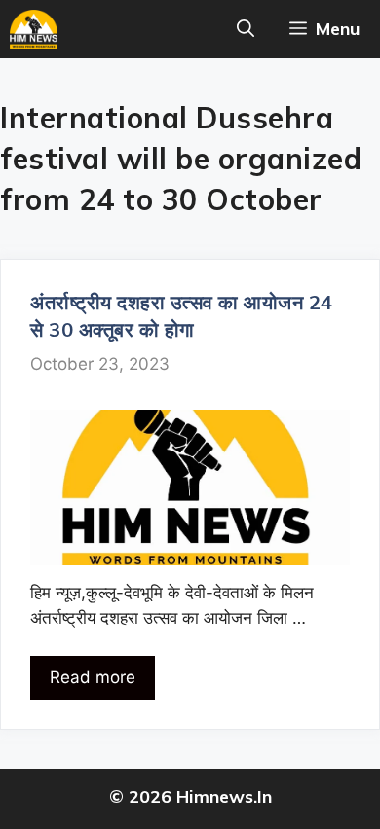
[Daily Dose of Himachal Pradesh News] (33, 29)
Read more (92, 677)
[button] (245, 29)
